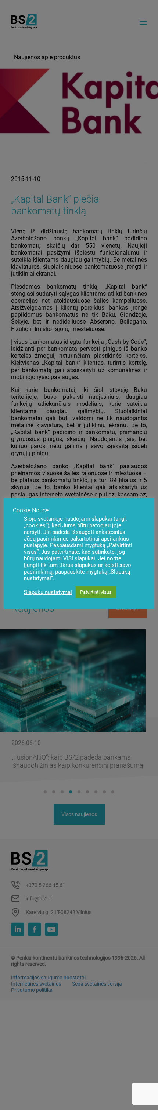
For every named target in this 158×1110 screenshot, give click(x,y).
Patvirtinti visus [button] (96, 592)
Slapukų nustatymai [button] (48, 592)
